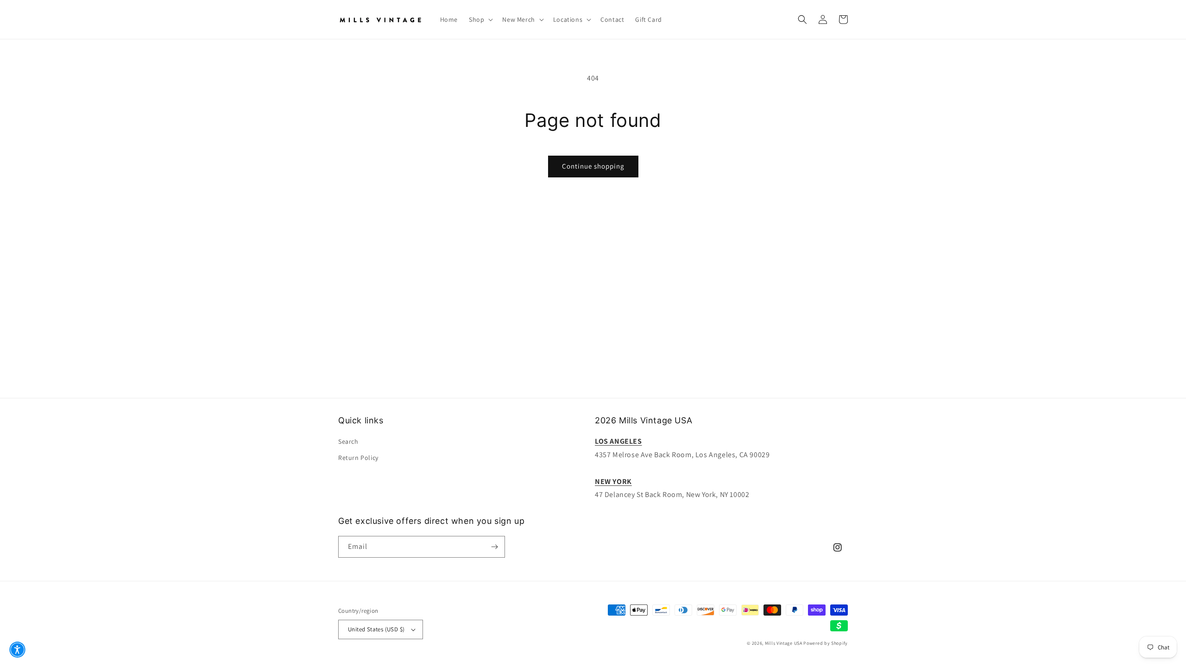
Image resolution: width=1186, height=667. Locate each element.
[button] (480, 19)
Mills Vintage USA (783, 643)
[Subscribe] (494, 547)
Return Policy (358, 457)
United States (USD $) (376, 629)
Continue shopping (593, 166)
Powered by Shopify (825, 643)
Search (348, 441)
